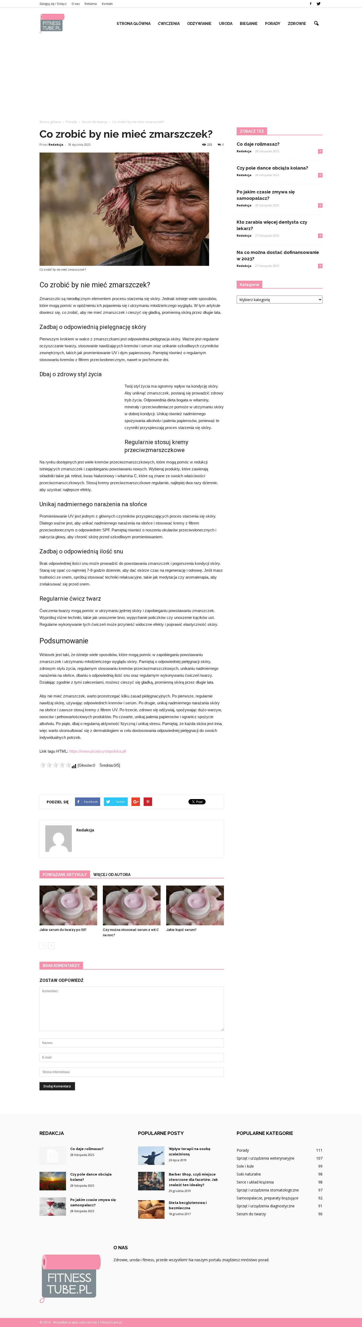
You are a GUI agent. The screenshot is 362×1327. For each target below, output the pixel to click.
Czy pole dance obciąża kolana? (272, 168)
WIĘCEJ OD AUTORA (111, 875)
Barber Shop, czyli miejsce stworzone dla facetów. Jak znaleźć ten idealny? (193, 1179)
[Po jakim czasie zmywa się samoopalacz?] (52, 1206)
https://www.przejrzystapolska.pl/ (97, 751)
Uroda (225, 23)
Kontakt (107, 4)
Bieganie (249, 23)
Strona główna (134, 23)
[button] (316, 23)
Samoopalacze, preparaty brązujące (267, 1197)
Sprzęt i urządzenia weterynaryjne (265, 1158)
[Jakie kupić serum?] (195, 905)
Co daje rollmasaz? (258, 144)
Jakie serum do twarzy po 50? (62, 930)
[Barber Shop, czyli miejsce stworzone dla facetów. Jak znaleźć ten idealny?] (151, 1181)
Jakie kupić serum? (181, 930)
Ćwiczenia (169, 23)
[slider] (55, 765)
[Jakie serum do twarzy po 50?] (68, 905)
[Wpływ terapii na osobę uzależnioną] (151, 1155)
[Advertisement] (181, 74)
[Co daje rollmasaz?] (52, 1155)
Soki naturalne (249, 1174)
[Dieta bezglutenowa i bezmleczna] (151, 1209)
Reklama (91, 4)
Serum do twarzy (251, 1213)
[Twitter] (319, 4)
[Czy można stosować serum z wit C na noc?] (132, 905)
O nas (76, 4)
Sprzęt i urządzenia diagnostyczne (266, 1205)
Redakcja (55, 144)
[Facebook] (311, 4)
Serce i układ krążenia (255, 1182)
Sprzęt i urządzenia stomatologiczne (268, 1189)
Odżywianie (199, 23)
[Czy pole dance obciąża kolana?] (52, 1181)
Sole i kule (245, 1166)
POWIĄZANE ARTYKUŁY (65, 875)
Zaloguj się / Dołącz (53, 4)
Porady (272, 23)
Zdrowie (297, 23)
